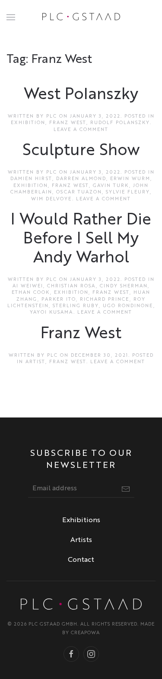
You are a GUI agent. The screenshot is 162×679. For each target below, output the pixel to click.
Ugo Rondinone (128, 306)
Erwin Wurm (130, 179)
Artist (35, 362)
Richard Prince (105, 299)
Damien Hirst (31, 179)
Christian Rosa (71, 286)
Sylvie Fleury (128, 192)
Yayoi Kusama (51, 312)
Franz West (67, 123)
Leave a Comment (81, 130)
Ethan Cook (31, 292)
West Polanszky (81, 95)
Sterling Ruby (76, 306)
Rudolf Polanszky (120, 123)
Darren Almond (81, 179)
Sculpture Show (81, 151)
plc (51, 116)
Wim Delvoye (51, 199)
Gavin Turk (111, 186)
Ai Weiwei (28, 286)
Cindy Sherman (124, 286)
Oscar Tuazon (79, 192)
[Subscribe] (125, 489)
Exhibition (28, 123)
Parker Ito (58, 299)
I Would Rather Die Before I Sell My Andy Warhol (81, 239)
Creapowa (85, 633)
